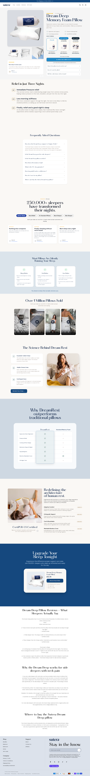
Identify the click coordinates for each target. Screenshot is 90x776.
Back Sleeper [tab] (58, 215)
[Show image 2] (25, 53)
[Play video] (21, 322)
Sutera (9, 771)
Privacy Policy (75, 757)
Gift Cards (5, 751)
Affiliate (27, 746)
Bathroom (5, 746)
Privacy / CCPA (6, 758)
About (27, 742)
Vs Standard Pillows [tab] (45, 215)
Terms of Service (66, 757)
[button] (80, 5)
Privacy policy (13, 773)
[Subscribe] (79, 750)
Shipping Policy (6, 763)
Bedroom (5, 744)
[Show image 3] (38, 53)
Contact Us (28, 744)
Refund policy (7, 773)
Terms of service (21, 773)
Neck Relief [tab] (32, 215)
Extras (4, 749)
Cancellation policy (36, 773)
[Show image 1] (13, 53)
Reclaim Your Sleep (19, 391)
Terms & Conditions (8, 760)
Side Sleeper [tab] (68, 215)
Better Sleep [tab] (21, 215)
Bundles (5, 742)
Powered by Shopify (14, 771)
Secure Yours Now (55, 580)
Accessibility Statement (9, 765)
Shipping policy (28, 773)
